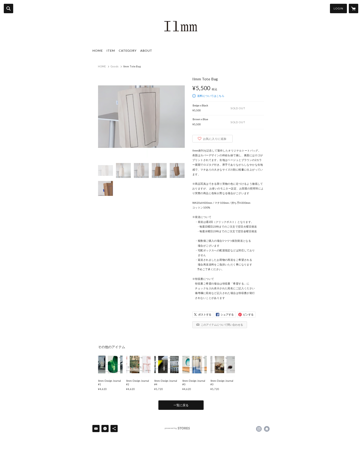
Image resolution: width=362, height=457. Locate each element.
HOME (97, 50)
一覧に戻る (181, 405)
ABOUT (146, 50)
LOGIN (338, 8)
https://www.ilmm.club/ (267, 429)
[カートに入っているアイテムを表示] (353, 8)
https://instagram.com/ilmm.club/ (259, 429)
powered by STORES (177, 428)
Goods (114, 66)
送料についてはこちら (210, 95)
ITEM (111, 50)
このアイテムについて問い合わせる (222, 324)
